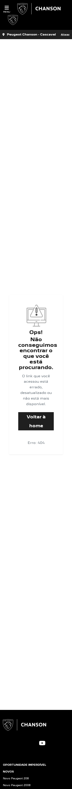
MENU (6, 11)
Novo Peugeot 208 (16, 778)
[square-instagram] (33, 742)
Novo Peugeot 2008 (17, 785)
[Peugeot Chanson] (39, 9)
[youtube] (42, 743)
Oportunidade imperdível (24, 764)
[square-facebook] (27, 742)
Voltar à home (36, 421)
